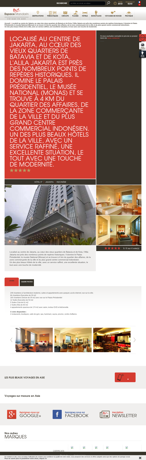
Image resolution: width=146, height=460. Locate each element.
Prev (11, 340)
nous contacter (113, 38)
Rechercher (62, 3)
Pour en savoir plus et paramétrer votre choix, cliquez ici (26, 458)
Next (135, 340)
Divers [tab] (11, 281)
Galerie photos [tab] (27, 282)
